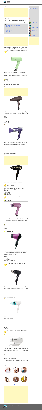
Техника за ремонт (32, 16)
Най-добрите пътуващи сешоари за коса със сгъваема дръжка (12, 25)
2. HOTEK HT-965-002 (8, 27)
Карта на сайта (28, 405)
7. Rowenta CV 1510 (8, 31)
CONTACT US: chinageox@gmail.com (21, 405)
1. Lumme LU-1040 (8, 26)
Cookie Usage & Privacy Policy (12, 405)
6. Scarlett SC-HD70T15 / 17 (9, 30)
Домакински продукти (32, 17)
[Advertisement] (16, 12)
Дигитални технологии (32, 18)
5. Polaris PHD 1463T (8, 29)
